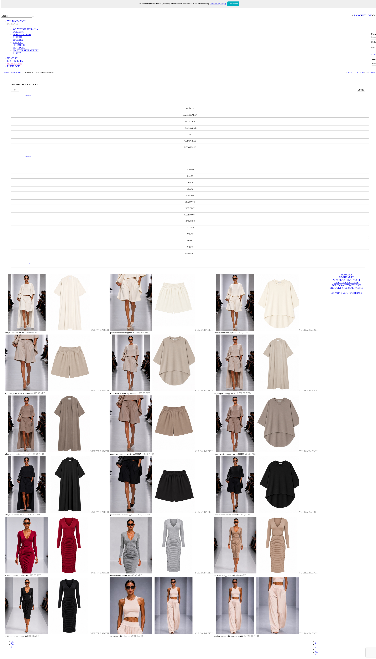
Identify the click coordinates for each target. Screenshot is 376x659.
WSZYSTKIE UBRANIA (25, 29)
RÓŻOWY (190, 208)
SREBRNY (190, 253)
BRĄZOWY (190, 202)
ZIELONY (189, 228)
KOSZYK (367, 15)
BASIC (190, 134)
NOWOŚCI (12, 58)
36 (12, 644)
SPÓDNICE (19, 45)
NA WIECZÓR (190, 128)
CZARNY (190, 169)
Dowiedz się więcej (218, 4)
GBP (362, 72)
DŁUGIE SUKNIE (22, 34)
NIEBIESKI (190, 221)
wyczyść (28, 95)
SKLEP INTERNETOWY (13, 72)
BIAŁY (190, 182)
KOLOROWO (190, 147)
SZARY (190, 189)
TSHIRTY (18, 42)
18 (12, 641)
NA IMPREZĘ (190, 141)
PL (347, 72)
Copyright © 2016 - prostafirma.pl (346, 293)
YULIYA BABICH (16, 21)
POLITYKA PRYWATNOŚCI (346, 285)
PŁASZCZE (19, 47)
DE (349, 72)
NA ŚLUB (190, 108)
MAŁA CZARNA (190, 115)
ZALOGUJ (358, 15)
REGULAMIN (346, 277)
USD (359, 72)
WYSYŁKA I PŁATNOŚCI (346, 280)
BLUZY (17, 53)
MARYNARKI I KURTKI (25, 50)
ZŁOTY (190, 247)
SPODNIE (18, 40)
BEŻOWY (190, 195)
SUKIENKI (18, 32)
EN (352, 72)
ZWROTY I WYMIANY (346, 282)
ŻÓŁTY (190, 234)
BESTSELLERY (15, 61)
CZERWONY (190, 215)
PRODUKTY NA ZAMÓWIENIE (346, 288)
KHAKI (190, 241)
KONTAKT (346, 274)
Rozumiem (233, 4)
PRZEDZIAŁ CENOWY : (24, 84)
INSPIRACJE (13, 66)
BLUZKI (17, 37)
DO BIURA (190, 121)
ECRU (190, 176)
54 (12, 647)
